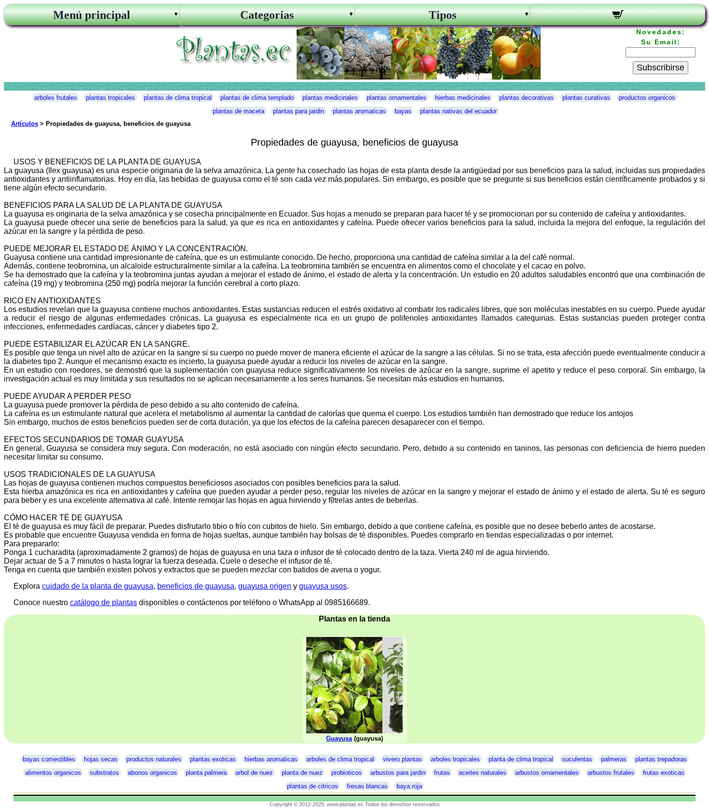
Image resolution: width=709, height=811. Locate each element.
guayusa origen (264, 586)
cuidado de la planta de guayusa (97, 586)
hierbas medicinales (463, 97)
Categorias (267, 15)
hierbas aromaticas (271, 759)
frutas (442, 772)
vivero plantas (402, 759)
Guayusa (339, 738)
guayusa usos (323, 586)
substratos (104, 772)
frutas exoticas (663, 772)
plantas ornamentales (396, 97)
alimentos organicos (53, 772)
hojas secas (101, 759)
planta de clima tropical (521, 759)
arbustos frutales (610, 772)
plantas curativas (586, 97)
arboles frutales (55, 97)
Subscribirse (660, 67)
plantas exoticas (213, 759)
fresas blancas (367, 786)
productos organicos (647, 97)
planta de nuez (302, 772)
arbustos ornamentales (547, 772)
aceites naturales (482, 772)
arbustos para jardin (397, 772)
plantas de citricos (312, 786)
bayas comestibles (49, 759)
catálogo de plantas (103, 602)
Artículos (24, 123)
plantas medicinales (330, 97)
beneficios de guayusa (195, 586)
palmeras (614, 759)
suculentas (577, 759)
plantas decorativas (526, 97)
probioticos (346, 772)
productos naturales (153, 759)
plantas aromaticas (359, 111)
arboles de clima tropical (340, 759)
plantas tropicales (110, 97)
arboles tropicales (455, 759)
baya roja (409, 786)
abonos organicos (152, 772)
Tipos (442, 15)
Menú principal (91, 15)
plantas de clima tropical (178, 97)
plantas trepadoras (661, 759)
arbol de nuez (254, 772)
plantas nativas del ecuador (458, 111)
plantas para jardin (298, 111)
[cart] (618, 16)
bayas (403, 111)
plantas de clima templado (257, 97)
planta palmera (206, 772)
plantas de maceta (238, 111)
